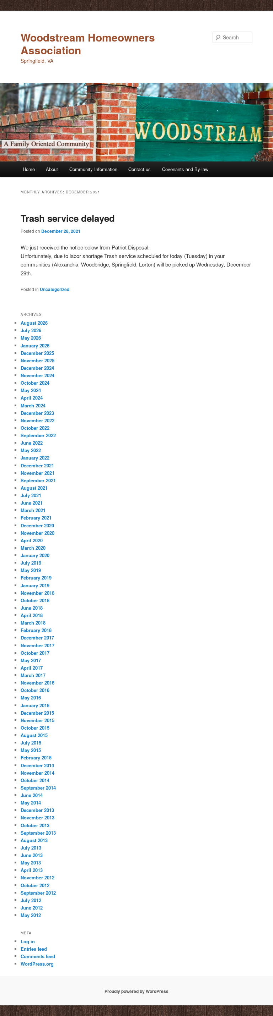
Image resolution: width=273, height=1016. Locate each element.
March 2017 (33, 675)
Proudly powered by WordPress (136, 991)
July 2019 (31, 562)
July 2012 (31, 900)
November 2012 (37, 877)
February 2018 (36, 630)
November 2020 (37, 532)
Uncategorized (54, 289)
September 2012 (38, 892)
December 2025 (37, 353)
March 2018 (33, 622)
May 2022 (31, 450)
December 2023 (37, 413)
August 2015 (34, 735)
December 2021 (37, 465)
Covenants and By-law (185, 169)
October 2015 (35, 727)
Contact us (139, 169)
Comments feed (38, 956)
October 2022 (35, 427)
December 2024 (37, 367)
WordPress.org (37, 963)
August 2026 (34, 322)
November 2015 (37, 720)
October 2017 (35, 652)
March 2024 (33, 405)
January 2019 (35, 585)
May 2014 (31, 802)
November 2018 (37, 592)
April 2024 (32, 397)
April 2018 (32, 615)
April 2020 (32, 540)
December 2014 (37, 765)
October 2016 (35, 690)
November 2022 (37, 420)
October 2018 (35, 600)
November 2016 (37, 682)
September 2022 (38, 435)
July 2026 (31, 330)
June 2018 (32, 607)
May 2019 (31, 570)
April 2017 (32, 667)
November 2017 (37, 645)
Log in (28, 941)
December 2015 (37, 712)
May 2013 (31, 862)
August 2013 (34, 840)
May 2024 (31, 390)
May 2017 (31, 660)
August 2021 (34, 487)
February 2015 (36, 757)
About (52, 169)
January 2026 (35, 345)
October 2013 (35, 825)
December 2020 (37, 525)
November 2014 (37, 772)
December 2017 (37, 637)
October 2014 (35, 780)
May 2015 (31, 750)
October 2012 (35, 885)
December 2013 (37, 810)
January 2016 (35, 705)
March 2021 (33, 510)
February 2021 (36, 517)
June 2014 (32, 795)
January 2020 (35, 555)
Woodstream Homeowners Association (88, 43)
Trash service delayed (68, 218)
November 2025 (37, 360)
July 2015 (31, 742)
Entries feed (34, 948)
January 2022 (35, 457)
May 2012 (31, 915)
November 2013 (37, 817)
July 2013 (31, 847)
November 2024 (37, 375)
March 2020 (33, 547)
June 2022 (32, 442)
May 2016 (31, 697)
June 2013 (32, 855)
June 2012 (32, 907)
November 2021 (37, 472)
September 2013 (38, 832)
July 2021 (31, 495)
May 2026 (31, 337)
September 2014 (38, 787)
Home (29, 169)
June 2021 (32, 502)
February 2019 (36, 577)
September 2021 (38, 480)
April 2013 (32, 870)
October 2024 (35, 382)
